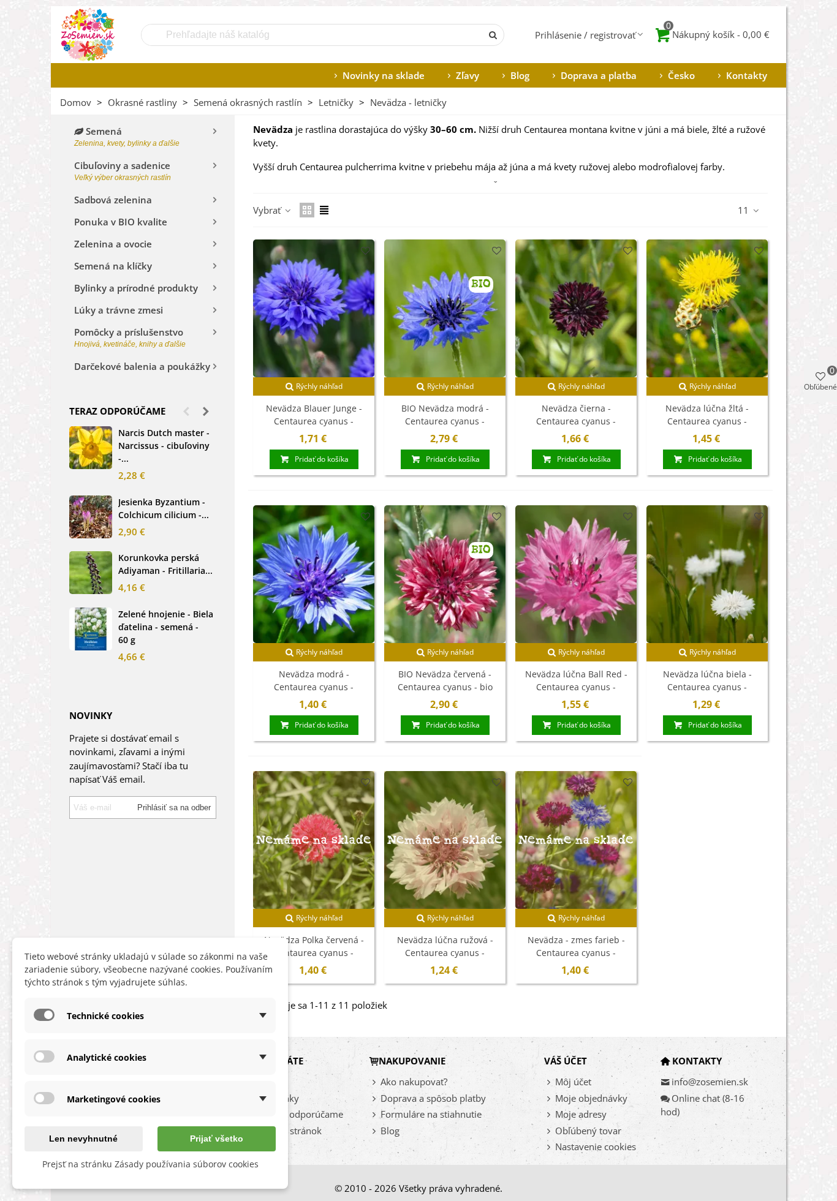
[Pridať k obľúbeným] (365, 250)
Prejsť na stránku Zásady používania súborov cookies (150, 1164)
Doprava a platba (599, 75)
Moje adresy (581, 1114)
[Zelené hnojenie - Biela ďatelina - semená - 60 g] (90, 629)
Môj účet (573, 1081)
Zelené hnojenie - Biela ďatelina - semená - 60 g (165, 627)
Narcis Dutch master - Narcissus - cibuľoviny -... (164, 445)
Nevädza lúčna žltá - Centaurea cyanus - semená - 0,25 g (707, 421)
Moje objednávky (591, 1098)
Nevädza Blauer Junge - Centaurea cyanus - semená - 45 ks (314, 421)
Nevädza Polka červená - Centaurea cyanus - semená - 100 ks (314, 952)
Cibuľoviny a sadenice (122, 170)
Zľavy (467, 75)
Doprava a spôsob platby (433, 1098)
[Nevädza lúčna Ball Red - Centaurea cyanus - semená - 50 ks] (576, 574)
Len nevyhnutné (83, 1138)
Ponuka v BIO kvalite (120, 222)
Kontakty (746, 75)
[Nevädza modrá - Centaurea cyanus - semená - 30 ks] (313, 574)
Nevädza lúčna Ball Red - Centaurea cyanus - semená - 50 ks (576, 687)
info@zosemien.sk (710, 1081)
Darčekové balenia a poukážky (142, 366)
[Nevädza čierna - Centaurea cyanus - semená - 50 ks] (576, 308)
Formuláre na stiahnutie (431, 1114)
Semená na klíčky (113, 266)
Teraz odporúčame (117, 411)
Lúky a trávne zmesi (118, 310)
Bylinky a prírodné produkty (136, 288)
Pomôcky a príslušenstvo (130, 337)
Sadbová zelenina (113, 200)
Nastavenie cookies (595, 1146)
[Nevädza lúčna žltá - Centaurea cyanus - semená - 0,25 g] (707, 308)
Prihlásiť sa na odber (174, 807)
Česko (681, 75)
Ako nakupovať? (414, 1081)
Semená (127, 136)
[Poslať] (493, 34)
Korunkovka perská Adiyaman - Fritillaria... (165, 564)
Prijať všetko (216, 1138)
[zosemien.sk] (87, 34)
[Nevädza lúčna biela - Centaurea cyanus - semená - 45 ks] (707, 574)
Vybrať (268, 210)
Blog (519, 75)
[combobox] (312, 34)
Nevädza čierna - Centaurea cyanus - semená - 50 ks (576, 421)
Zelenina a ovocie (113, 244)
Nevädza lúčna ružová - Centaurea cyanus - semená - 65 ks (445, 952)
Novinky (281, 1098)
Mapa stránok (293, 1130)
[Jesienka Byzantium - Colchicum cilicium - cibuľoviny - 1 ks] (90, 516)
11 (744, 210)
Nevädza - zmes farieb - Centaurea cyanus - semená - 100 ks (576, 952)
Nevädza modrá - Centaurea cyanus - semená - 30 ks (314, 687)
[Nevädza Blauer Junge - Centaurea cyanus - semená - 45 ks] (313, 308)
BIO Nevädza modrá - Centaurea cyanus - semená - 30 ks (445, 421)
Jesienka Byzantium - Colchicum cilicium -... (163, 508)
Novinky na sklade (384, 75)
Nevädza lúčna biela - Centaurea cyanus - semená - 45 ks (707, 687)
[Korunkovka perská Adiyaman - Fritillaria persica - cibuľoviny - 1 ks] (90, 572)
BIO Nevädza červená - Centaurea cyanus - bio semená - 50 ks (445, 687)
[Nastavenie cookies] (549, 1147)
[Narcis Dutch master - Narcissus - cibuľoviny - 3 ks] (90, 447)
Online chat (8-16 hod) (702, 1105)
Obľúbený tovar (588, 1130)
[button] (186, 411)
